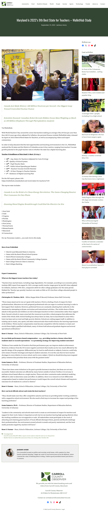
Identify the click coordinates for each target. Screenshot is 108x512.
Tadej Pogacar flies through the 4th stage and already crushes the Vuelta (93, 199)
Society (65, 4)
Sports (71, 4)
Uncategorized (8, 434)
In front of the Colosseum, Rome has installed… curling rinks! (92, 71)
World (51, 4)
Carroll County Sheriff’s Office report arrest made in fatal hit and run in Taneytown (29, 436)
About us (95, 4)
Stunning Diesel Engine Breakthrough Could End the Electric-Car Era (34, 204)
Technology (79, 4)
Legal (63, 509)
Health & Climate (42, 4)
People (58, 4)
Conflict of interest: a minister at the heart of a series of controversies (92, 244)
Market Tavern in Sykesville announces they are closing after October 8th (26, 438)
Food (32, 4)
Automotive (25, 4)
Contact (102, 4)
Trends (88, 4)
